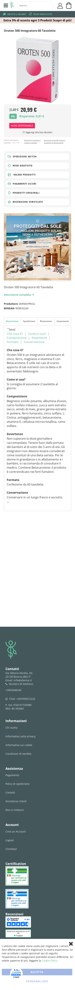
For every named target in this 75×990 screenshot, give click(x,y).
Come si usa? (37, 334)
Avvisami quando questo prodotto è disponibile (54, 141)
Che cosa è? (15, 334)
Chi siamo (11, 727)
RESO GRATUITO (42, 14)
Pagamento (12, 775)
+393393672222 (25, 698)
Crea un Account (15, 831)
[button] (38, 156)
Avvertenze (39, 338)
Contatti (10, 792)
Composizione (16, 338)
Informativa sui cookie (18, 745)
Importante (63, 321)
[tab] (12, 321)
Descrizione (12, 321)
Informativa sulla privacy (20, 736)
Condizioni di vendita (18, 753)
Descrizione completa (18, 294)
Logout (9, 840)
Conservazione (34, 342)
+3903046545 (13, 690)
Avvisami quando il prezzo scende (32, 141)
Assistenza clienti (16, 801)
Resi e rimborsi (14, 810)
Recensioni (46, 321)
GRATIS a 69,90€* (16, 14)
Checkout (11, 849)
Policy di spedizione (17, 784)
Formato (13, 342)
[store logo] (11, 5)
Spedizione (29, 321)
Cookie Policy (49, 960)
